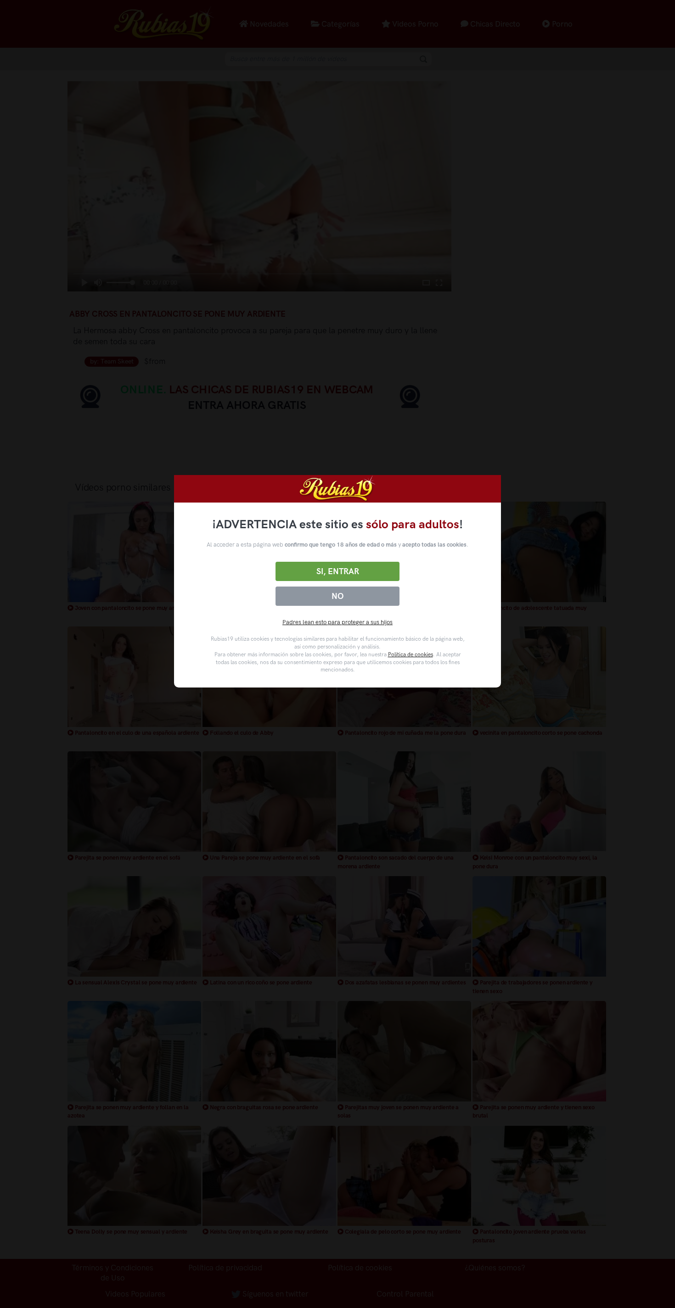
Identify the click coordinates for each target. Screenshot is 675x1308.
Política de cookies (410, 654)
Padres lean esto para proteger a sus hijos (337, 622)
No (337, 596)
